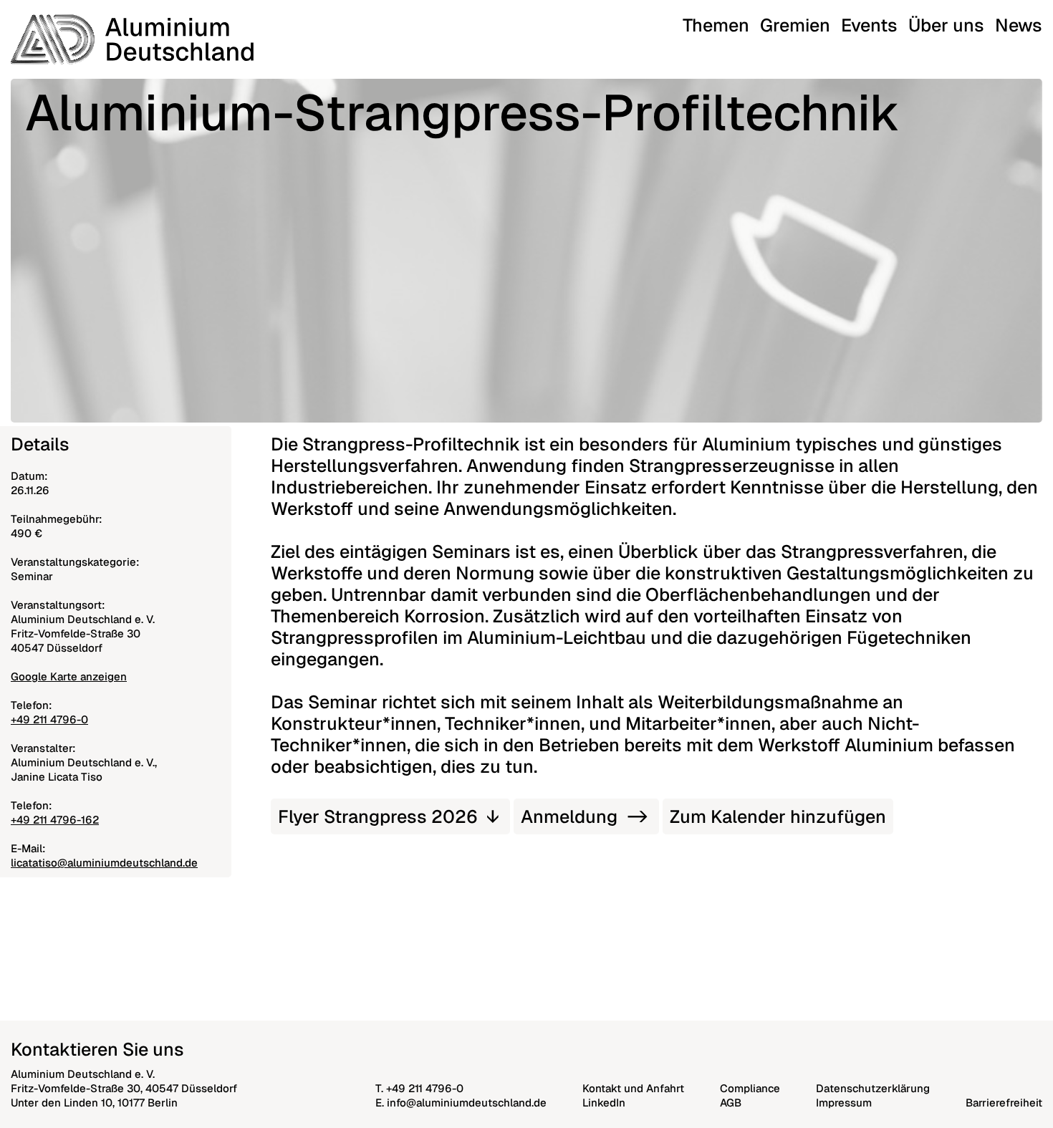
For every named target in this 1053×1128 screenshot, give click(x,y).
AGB (730, 1102)
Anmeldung (569, 816)
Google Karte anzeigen (69, 676)
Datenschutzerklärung (873, 1088)
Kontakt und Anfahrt (633, 1088)
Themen (716, 25)
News (1018, 25)
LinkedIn (603, 1102)
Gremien (795, 25)
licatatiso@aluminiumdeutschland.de (104, 862)
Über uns (946, 25)
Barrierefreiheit (1004, 1102)
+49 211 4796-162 (55, 819)
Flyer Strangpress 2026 (378, 816)
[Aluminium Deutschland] (132, 39)
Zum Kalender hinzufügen (778, 816)
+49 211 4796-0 (49, 719)
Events (869, 25)
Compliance (750, 1088)
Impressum (844, 1102)
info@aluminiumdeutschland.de (467, 1102)
